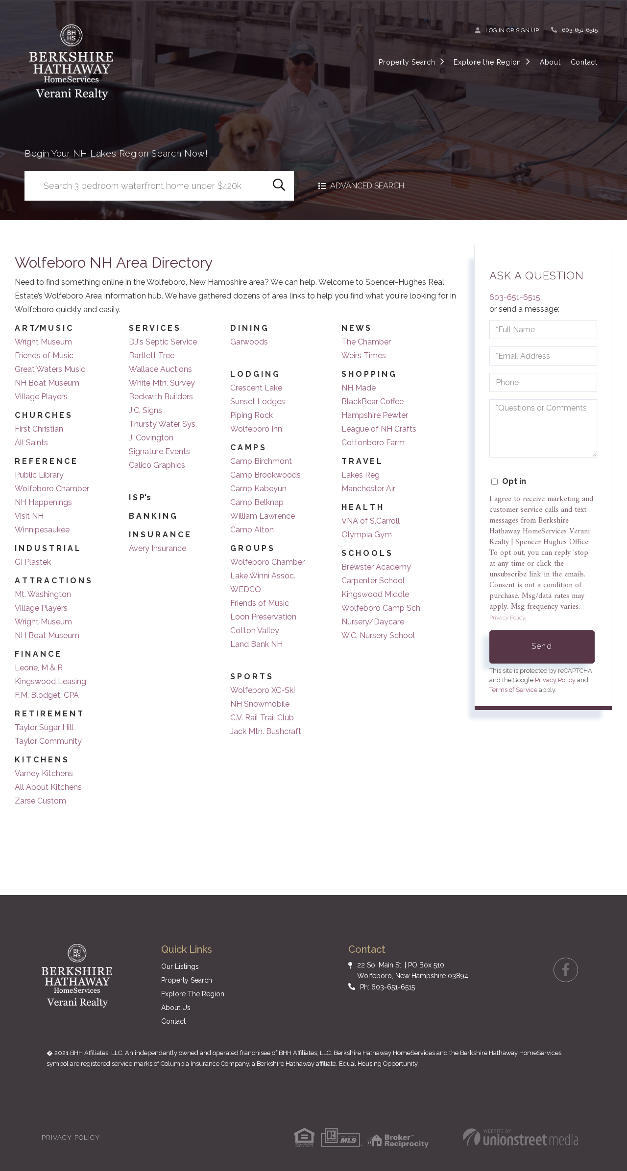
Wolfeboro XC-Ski (262, 690)
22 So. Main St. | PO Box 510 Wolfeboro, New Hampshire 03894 (412, 970)
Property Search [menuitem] (407, 62)
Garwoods (249, 341)
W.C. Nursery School (378, 635)
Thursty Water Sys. (163, 424)
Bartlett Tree (151, 355)
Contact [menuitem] (584, 62)
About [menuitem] (550, 62)
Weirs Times (363, 355)
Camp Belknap (257, 502)
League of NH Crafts (378, 429)
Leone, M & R (39, 667)
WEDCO (245, 589)
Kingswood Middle (375, 594)
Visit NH (29, 516)
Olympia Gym (366, 534)
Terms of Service (513, 689)
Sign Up (527, 30)
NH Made (358, 387)
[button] (279, 186)
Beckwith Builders (161, 396)
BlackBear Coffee (372, 401)
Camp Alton (252, 529)
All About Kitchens (48, 787)
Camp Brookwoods (265, 475)
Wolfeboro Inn (256, 429)
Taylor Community (48, 741)
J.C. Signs (145, 410)
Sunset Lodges (257, 401)
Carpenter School (373, 580)
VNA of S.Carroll (370, 521)
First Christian (39, 429)
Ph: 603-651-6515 (387, 987)
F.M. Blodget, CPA (47, 695)
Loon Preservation (263, 616)
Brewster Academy (376, 567)
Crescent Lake (256, 387)
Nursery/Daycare (372, 621)
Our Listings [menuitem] (180, 966)
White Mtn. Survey (162, 383)
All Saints (31, 442)
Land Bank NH (256, 644)
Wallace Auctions (160, 369)
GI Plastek (33, 562)
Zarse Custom (40, 800)
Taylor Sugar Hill (44, 727)
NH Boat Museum (47, 383)
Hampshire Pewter (374, 415)
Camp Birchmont (261, 461)
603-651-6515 (580, 29)
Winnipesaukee (42, 529)
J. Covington (151, 437)
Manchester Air (368, 488)
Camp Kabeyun (258, 488)
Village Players (41, 396)
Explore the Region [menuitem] (487, 62)
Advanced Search (367, 185)
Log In (495, 30)
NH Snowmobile (259, 704)
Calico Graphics (157, 465)
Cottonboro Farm (373, 442)
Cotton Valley (254, 630)
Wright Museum (43, 341)
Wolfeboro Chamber (52, 488)
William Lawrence (262, 516)
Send (541, 646)
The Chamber (366, 341)
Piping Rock (251, 415)
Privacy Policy (507, 617)
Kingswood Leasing (50, 681)
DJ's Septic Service (163, 341)
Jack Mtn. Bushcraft (265, 731)
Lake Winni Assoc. (262, 575)
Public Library (39, 475)
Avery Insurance (157, 548)
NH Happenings (43, 502)
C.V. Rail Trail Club (262, 717)
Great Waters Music (50, 369)
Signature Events (159, 451)
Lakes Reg (360, 475)
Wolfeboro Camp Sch (380, 608)
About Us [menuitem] (176, 1007)
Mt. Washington (43, 594)
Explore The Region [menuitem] (192, 994)
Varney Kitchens (44, 773)
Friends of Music (44, 355)
